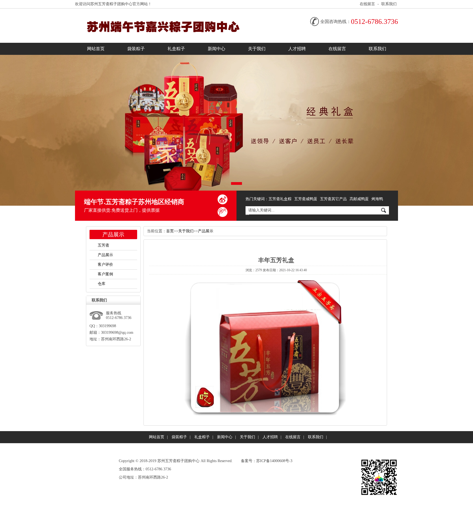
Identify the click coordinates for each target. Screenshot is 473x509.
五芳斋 (103, 245)
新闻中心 (216, 48)
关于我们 (257, 48)
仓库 (101, 284)
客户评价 (105, 264)
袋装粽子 (136, 48)
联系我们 (389, 4)
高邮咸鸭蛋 (359, 199)
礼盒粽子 (176, 48)
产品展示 (105, 255)
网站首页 (96, 48)
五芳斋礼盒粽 (280, 199)
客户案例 (105, 274)
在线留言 (367, 4)
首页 (170, 231)
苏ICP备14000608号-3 (274, 461)
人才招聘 (297, 48)
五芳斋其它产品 (333, 199)
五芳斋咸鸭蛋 (305, 199)
